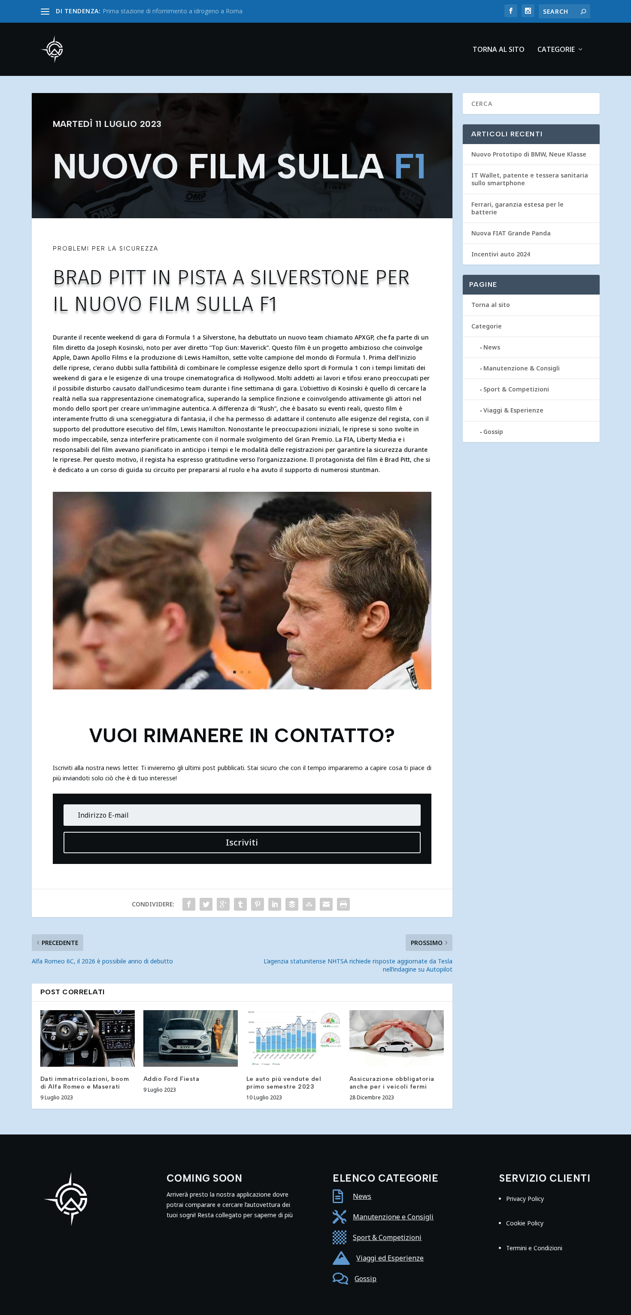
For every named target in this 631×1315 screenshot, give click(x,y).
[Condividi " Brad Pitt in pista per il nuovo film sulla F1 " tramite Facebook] (188, 904)
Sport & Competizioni (516, 389)
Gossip (493, 431)
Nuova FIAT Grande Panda (511, 233)
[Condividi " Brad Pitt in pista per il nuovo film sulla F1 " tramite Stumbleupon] (309, 904)
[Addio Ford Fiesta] (190, 1038)
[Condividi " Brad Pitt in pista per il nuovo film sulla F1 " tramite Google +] (223, 904)
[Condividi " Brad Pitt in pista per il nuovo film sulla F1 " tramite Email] (326, 904)
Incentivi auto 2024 (500, 254)
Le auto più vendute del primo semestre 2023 (284, 1082)
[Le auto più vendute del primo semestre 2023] (293, 1038)
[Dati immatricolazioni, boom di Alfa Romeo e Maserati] (87, 1038)
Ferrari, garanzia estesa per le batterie (517, 208)
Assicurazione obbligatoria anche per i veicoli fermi (391, 1082)
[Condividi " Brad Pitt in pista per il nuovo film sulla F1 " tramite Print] (343, 904)
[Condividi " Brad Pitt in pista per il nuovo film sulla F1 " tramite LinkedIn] (274, 904)
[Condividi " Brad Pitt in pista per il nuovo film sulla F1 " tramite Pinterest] (257, 904)
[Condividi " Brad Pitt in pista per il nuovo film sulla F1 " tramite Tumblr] (240, 904)
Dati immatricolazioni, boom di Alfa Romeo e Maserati (84, 1082)
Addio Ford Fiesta (171, 1079)
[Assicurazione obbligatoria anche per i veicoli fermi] (396, 1038)
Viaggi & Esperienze (513, 410)
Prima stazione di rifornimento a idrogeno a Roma (173, 11)
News (491, 347)
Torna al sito (499, 50)
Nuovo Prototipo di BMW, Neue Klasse (528, 154)
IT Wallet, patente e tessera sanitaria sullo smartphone (529, 179)
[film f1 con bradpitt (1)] (242, 687)
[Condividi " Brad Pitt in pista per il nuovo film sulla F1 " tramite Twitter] (206, 904)
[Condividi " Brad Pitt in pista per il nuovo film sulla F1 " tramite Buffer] (291, 904)
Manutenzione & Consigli (521, 368)
